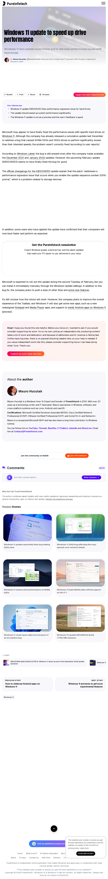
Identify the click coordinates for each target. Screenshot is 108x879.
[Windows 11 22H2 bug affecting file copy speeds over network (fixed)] (80, 527)
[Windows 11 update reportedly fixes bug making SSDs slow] (27, 527)
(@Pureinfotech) (33, 59)
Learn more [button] (84, 848)
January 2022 (37, 157)
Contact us (34, 857)
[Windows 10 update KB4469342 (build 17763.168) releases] (80, 618)
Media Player (37, 307)
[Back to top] (54, 828)
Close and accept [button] (86, 853)
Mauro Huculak (19, 59)
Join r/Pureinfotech (78, 455)
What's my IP (31, 853)
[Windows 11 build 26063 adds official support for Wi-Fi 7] (80, 572)
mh (48, 875)
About (13, 857)
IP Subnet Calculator (49, 853)
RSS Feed (46, 857)
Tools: (20, 853)
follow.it (56, 857)
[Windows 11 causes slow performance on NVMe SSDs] (27, 572)
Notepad (19, 307)
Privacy (22, 857)
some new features (78, 290)
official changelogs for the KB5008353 (28, 171)
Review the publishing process (59, 499)
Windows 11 (8, 136)
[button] (1, 1)
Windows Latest (26, 153)
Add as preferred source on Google (54, 843)
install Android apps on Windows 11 (87, 307)
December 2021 (15, 157)
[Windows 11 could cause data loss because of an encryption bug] (27, 618)
